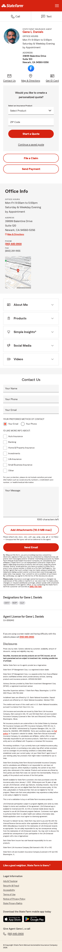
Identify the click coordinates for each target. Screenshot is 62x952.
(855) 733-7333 (35, 587)
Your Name (11, 388)
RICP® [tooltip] (15, 603)
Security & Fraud (11, 886)
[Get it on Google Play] (34, 919)
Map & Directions (15, 234)
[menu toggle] (57, 5)
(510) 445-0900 (13, 244)
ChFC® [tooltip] (6, 603)
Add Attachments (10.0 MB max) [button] (31, 530)
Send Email (31, 547)
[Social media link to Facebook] (31, 68)
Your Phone (11, 399)
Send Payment (31, 169)
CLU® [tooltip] (22, 603)
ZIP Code (15, 122)
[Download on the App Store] (12, 919)
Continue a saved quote (31, 144)
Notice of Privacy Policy (14, 899)
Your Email (11, 410)
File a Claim (31, 158)
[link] (15, 6)
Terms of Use (9, 894)
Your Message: (13, 490)
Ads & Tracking (10, 881)
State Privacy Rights (12, 903)
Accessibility (9, 890)
